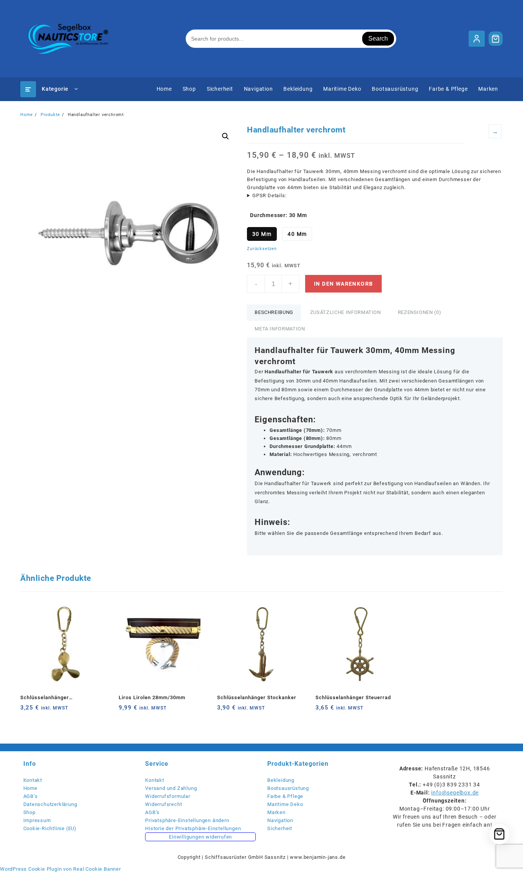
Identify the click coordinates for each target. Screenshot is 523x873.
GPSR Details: (269, 195)
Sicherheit (279, 828)
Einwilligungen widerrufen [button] (200, 837)
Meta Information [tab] (280, 329)
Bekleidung (280, 780)
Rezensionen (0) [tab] (419, 312)
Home (30, 788)
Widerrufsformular (167, 796)
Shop (29, 812)
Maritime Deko (285, 804)
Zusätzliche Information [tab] (345, 312)
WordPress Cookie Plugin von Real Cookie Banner (60, 869)
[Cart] (495, 38)
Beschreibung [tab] (274, 312)
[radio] (262, 234)
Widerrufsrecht (163, 804)
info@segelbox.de (455, 793)
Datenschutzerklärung (50, 804)
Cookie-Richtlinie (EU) (50, 828)
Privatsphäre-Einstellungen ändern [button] (187, 820)
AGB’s (30, 796)
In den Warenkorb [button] (27, 710)
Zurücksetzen (262, 248)
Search (378, 38)
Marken (276, 812)
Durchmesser (268, 215)
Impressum (37, 820)
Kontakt (32, 780)
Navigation (280, 820)
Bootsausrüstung (288, 788)
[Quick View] (42, 710)
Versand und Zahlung (171, 788)
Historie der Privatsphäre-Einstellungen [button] (193, 828)
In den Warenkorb (343, 284)
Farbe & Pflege (285, 796)
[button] (225, 136)
